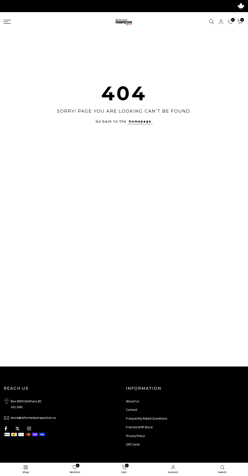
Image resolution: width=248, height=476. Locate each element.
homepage (140, 121)
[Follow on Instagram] (29, 428)
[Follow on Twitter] (17, 428)
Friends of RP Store (139, 427)
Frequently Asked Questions (146, 418)
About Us (132, 401)
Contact (131, 410)
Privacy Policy (135, 436)
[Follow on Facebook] (6, 428)
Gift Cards (133, 444)
